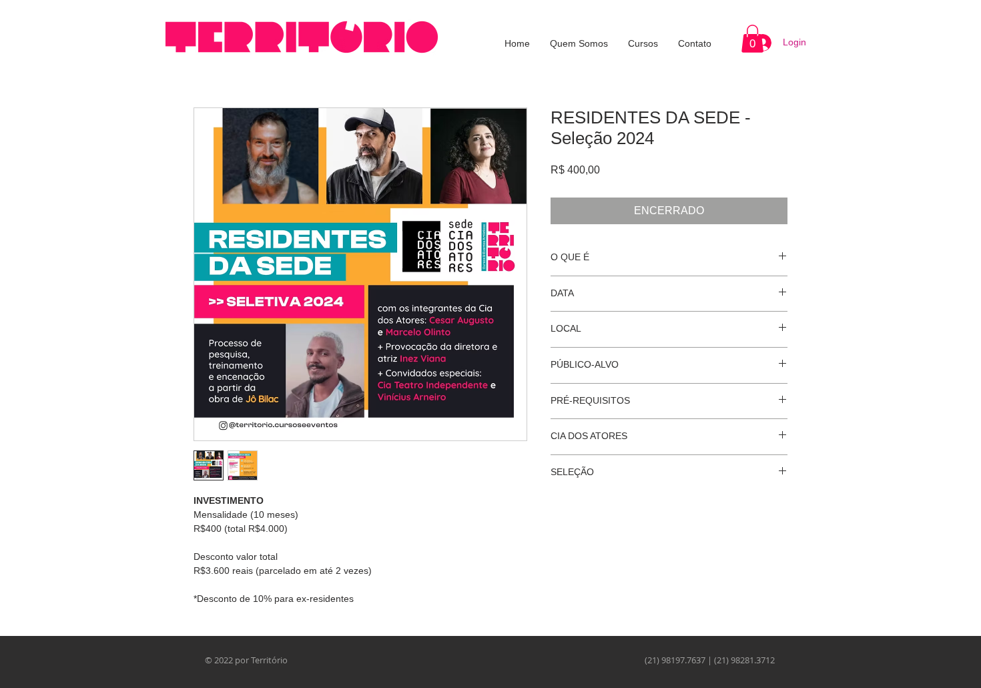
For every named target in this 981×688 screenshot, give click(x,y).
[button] (752, 39)
